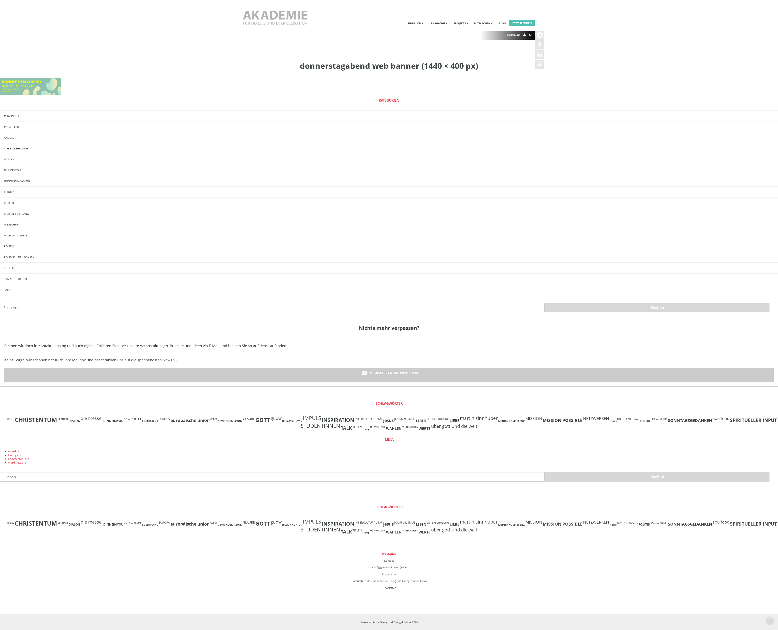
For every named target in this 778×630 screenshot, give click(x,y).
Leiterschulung (438, 419)
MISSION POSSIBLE (16, 235)
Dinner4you (12, 170)
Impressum (389, 574)
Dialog (9, 159)
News (613, 421)
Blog (502, 23)
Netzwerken (596, 418)
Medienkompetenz (511, 421)
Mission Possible (562, 420)
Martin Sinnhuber (479, 418)
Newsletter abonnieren (393, 372)
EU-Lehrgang (150, 421)
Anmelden (14, 451)
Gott (262, 420)
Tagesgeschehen (15, 279)
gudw (276, 418)
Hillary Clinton (292, 421)
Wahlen (394, 428)
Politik (9, 246)
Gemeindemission (230, 421)
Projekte (459, 23)
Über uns (414, 23)
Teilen (357, 427)
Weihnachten (410, 427)
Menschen (11, 224)
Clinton (63, 419)
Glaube (249, 419)
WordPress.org (17, 462)
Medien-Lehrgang (16, 214)
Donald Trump (133, 419)
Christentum (36, 420)
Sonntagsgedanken (690, 420)
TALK (7, 289)
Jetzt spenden (522, 23)
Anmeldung (513, 35)
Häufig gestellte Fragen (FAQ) (389, 567)
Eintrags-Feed (16, 455)
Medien (9, 203)
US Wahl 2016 (377, 427)
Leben (421, 421)
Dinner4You (113, 421)
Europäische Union (190, 420)
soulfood (721, 418)
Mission (533, 418)
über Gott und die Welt (454, 426)
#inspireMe (11, 127)
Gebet (213, 419)
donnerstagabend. (17, 181)
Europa (9, 192)
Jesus (388, 420)
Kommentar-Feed (18, 459)
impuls (312, 417)
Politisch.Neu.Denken (19, 257)
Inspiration (338, 419)
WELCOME (389, 554)
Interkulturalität (369, 419)
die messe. (92, 418)
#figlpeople (12, 116)
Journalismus (404, 419)
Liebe (454, 420)
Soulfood (11, 268)
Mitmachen (482, 23)
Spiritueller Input (753, 420)
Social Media (659, 419)
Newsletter (389, 588)
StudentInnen (320, 425)
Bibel (10, 419)
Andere (9, 138)
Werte (425, 428)
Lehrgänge (437, 23)
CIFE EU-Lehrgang (16, 148)
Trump (366, 429)
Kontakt (389, 560)
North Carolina (627, 419)
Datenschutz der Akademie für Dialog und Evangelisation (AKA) (389, 581)
